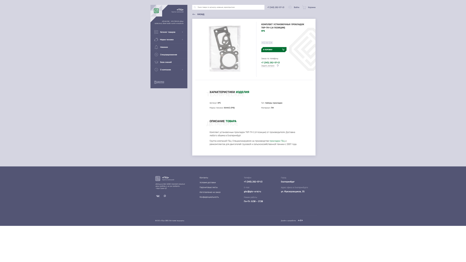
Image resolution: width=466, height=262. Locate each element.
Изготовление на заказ (210, 192)
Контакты (204, 177)
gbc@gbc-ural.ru (252, 191)
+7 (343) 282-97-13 (270, 62)
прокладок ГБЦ (277, 141)
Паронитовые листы (209, 187)
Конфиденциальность (209, 197)
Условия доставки (208, 182)
